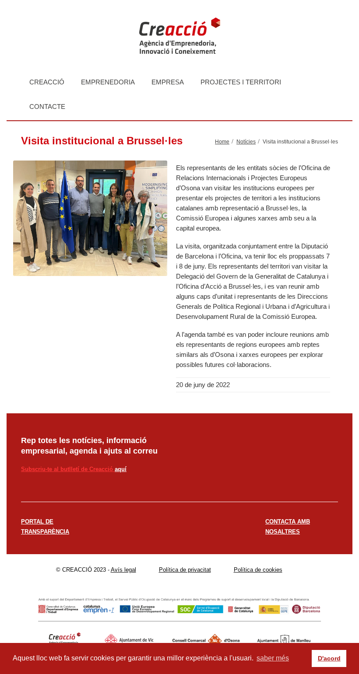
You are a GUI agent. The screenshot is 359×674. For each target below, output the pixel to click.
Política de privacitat (185, 569)
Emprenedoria (108, 82)
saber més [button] (273, 658)
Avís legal (123, 569)
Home (222, 142)
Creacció (46, 82)
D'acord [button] (329, 658)
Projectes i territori (241, 82)
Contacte (47, 106)
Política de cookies (258, 569)
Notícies (246, 142)
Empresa (167, 82)
